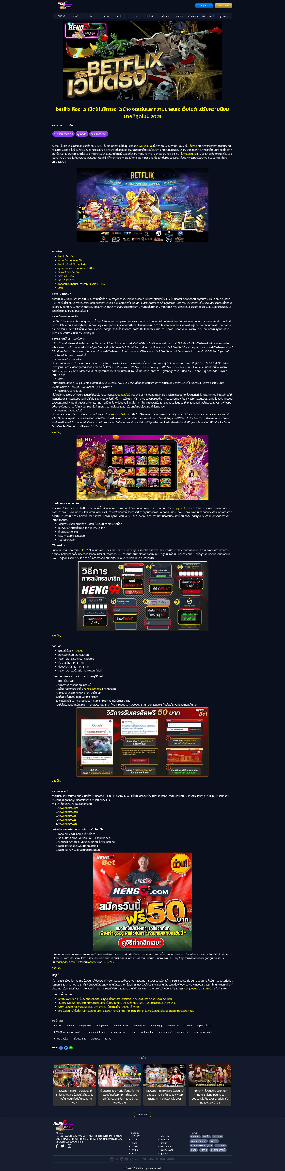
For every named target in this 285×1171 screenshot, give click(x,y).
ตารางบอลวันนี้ (218, 1150)
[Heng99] (123, 5)
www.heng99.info (68, 808)
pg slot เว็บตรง (204, 1025)
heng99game (139, 1025)
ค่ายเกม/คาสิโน (209, 16)
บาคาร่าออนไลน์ (61, 1038)
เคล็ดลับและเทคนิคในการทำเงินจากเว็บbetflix (81, 284)
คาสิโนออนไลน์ (169, 343)
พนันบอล (165, 16)
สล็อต (90, 16)
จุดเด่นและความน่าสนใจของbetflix (76, 268)
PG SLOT (188, 1025)
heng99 (70, 1025)
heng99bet (109, 962)
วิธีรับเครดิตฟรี (99, 134)
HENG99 (61, 16)
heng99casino (120, 1025)
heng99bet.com (92, 689)
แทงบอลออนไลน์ (121, 395)
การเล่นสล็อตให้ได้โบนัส (95, 1032)
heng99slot (173, 1025)
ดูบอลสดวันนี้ (183, 1032)
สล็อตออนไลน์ (171, 325)
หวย (135, 16)
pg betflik (181, 508)
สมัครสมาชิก (223, 5)
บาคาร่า (105, 16)
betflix (57, 1025)
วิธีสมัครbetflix (66, 276)
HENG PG (57, 125)
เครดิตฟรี (92, 962)
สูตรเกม (223, 16)
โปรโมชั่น (150, 16)
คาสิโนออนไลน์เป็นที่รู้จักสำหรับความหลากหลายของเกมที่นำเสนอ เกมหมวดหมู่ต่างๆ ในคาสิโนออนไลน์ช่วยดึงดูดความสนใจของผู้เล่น (126, 1011)
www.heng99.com (68, 812)
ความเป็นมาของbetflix (70, 260)
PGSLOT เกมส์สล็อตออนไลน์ (67, 1032)
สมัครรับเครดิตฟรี (63, 134)
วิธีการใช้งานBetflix (68, 272)
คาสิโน (120, 16)
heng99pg (156, 1025)
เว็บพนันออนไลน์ (188, 154)
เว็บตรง (192, 146)
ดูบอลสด (82, 134)
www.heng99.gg (67, 820)
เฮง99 (108, 1038)
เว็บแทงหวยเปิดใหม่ (115, 414)
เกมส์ (75, 16)
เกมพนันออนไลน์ (144, 146)
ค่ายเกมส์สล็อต (118, 1032)
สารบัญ (56, 432)
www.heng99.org (67, 824)
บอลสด (179, 16)
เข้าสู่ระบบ (204, 5)
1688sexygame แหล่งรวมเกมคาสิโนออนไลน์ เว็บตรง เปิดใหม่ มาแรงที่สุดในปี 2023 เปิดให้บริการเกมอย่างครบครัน (117, 1003)
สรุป (60, 288)
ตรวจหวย (220, 1145)
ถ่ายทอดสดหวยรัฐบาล (201, 1145)
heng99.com (85, 1025)
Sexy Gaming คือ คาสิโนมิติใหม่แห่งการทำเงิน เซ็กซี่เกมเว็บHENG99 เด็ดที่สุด (98, 1007)
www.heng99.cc (67, 816)
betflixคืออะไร (65, 256)
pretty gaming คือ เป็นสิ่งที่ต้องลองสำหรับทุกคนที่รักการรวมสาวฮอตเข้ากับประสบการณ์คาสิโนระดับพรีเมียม (115, 999)
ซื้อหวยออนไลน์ (165, 1032)
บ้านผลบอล (193, 16)
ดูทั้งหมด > (142, 1114)
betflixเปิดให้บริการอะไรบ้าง (72, 264)
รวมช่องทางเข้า (66, 280)
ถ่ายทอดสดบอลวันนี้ (65, 962)
